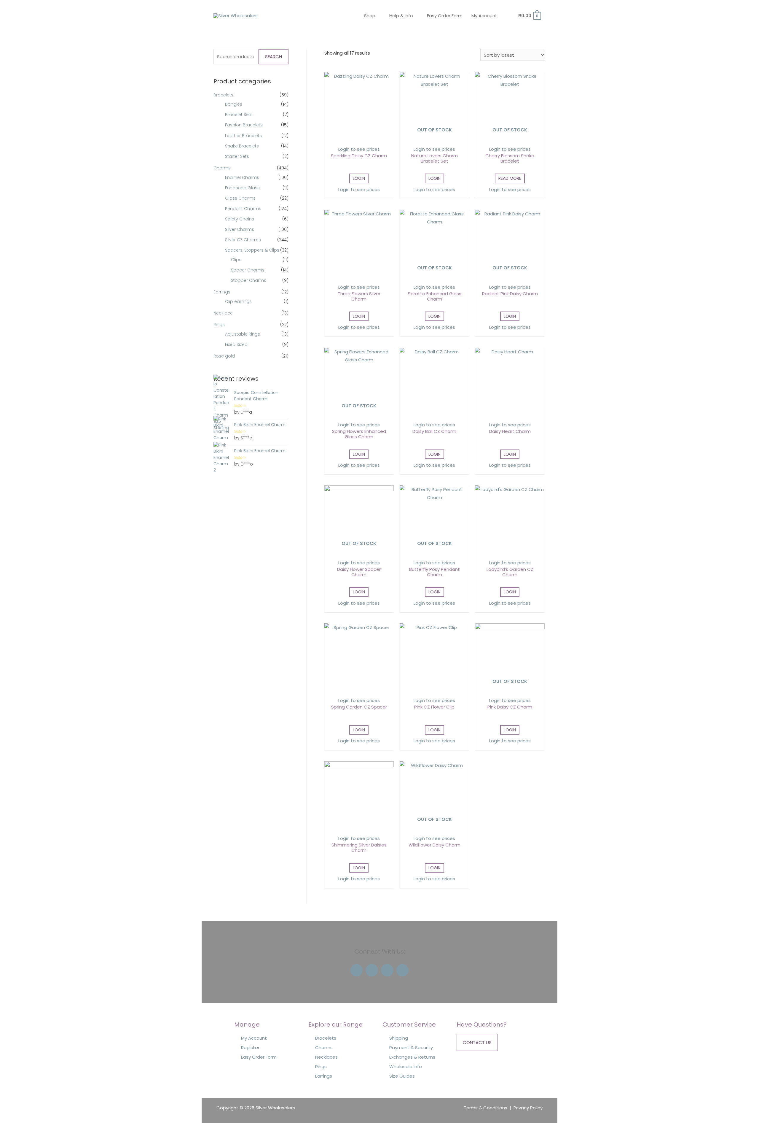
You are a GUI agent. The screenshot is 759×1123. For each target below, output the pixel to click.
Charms (222, 168)
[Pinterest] (402, 970)
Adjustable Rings (242, 334)
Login (359, 178)
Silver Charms (239, 229)
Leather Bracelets (243, 136)
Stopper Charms (248, 280)
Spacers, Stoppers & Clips (252, 250)
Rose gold (224, 356)
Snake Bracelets (242, 146)
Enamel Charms (242, 177)
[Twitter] (372, 970)
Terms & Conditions (485, 1108)
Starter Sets (237, 156)
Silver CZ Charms (243, 240)
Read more (509, 178)
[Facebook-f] (356, 970)
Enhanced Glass (242, 188)
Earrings (221, 292)
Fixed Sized (236, 344)
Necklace (223, 313)
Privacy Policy (528, 1108)
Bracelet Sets (239, 114)
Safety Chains (239, 219)
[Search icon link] (510, 15)
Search (273, 56)
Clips (236, 260)
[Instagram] (387, 970)
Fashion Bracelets (244, 125)
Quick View (359, 137)
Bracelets (223, 95)
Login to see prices (359, 149)
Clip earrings (238, 301)
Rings (219, 325)
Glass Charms (240, 198)
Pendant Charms (243, 209)
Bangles (233, 104)
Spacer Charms (247, 270)
